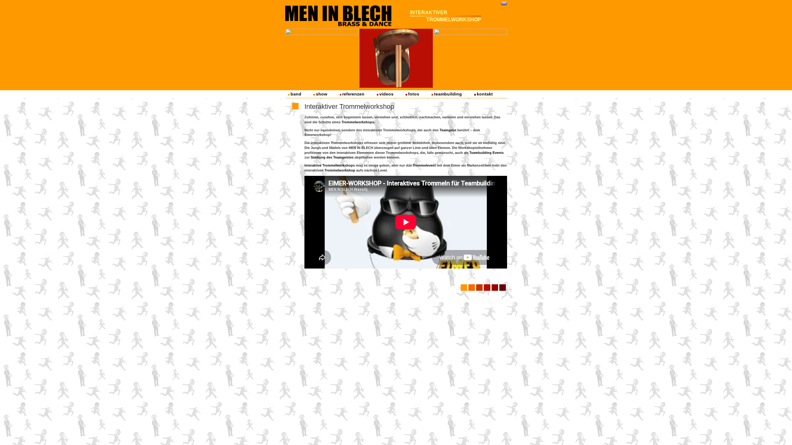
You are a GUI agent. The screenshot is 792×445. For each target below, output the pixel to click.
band (296, 93)
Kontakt (485, 93)
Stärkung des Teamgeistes (332, 157)
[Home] (338, 14)
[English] (504, 3)
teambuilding (448, 93)
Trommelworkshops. (358, 122)
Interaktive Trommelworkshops (329, 165)
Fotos (413, 93)
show (321, 93)
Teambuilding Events (486, 153)
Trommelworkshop (340, 170)
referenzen (353, 93)
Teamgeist (448, 130)
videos (386, 93)
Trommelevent (424, 165)
